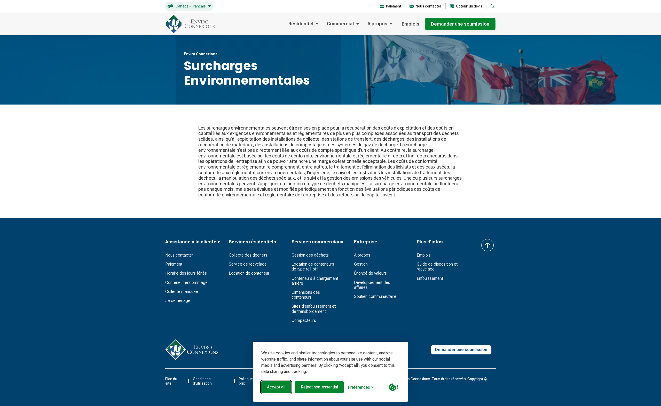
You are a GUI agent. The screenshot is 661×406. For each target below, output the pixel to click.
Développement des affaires (372, 285)
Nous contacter (179, 255)
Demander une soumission (460, 24)
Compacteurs (304, 320)
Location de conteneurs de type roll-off (313, 267)
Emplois (410, 24)
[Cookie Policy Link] (393, 387)
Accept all (276, 387)
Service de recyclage (248, 264)
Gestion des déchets (310, 255)
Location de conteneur (249, 273)
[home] (190, 24)
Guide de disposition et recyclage (437, 267)
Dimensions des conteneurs (306, 295)
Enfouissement (430, 278)
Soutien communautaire (375, 296)
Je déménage (177, 300)
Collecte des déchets (248, 255)
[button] (189, 6)
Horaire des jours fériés (186, 273)
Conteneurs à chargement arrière (315, 281)
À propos (362, 255)
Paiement (173, 264)
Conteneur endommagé (186, 282)
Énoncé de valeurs (370, 273)
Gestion (361, 264)
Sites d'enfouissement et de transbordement (314, 309)
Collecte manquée (181, 291)
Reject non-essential (319, 387)
